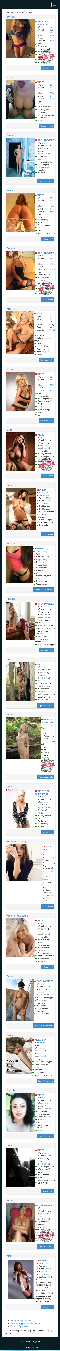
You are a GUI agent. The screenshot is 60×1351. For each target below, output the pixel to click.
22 (52, 852)
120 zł (52, 40)
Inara (9, 786)
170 (50, 319)
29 (44, 554)
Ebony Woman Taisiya (17, 841)
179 (47, 1266)
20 (50, 316)
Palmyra (11, 976)
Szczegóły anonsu (45, 1081)
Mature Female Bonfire (17, 915)
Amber (10, 1255)
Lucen (10, 1034)
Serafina (11, 543)
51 (51, 206)
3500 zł (47, 1108)
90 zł (52, 390)
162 (51, 200)
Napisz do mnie (46, 126)
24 (51, 27)
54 (51, 735)
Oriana (10, 135)
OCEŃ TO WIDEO (45, 140)
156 (45, 145)
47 (52, 862)
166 (51, 87)
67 (51, 263)
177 (44, 986)
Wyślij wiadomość (46, 181)
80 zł (52, 98)
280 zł (47, 153)
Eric (8, 659)
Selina (10, 190)
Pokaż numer (47, 299)
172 (45, 440)
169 (44, 556)
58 (51, 385)
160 (52, 857)
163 (51, 730)
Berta (9, 429)
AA (45, 445)
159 (51, 29)
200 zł (47, 448)
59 (51, 93)
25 (45, 142)
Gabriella (11, 1090)
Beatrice (11, 714)
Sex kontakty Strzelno (21, 1320)
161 (45, 1155)
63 (45, 1103)
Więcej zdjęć (48, 68)
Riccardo (11, 77)
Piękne (47, 614)
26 (45, 667)
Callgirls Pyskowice (19, 1326)
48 (51, 35)
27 (45, 796)
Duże (51, 327)
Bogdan (10, 485)
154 (45, 799)
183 (45, 669)
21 (51, 255)
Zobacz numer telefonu (44, 589)
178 (42, 1048)
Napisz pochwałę (46, 777)
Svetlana (11, 16)
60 (45, 611)
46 (45, 148)
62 (50, 324)
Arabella (11, 308)
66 (45, 928)
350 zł (52, 211)
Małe (48, 500)
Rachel (10, 369)
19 (45, 437)
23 (51, 84)
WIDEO (40, 82)
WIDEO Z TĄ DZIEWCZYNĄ (42, 23)
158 (45, 1100)
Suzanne (11, 1200)
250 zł (47, 677)
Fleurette (11, 598)
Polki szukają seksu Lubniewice (25, 1323)
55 (44, 559)
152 (51, 379)
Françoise (11, 248)
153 (45, 926)
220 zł (52, 741)
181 (47, 495)
